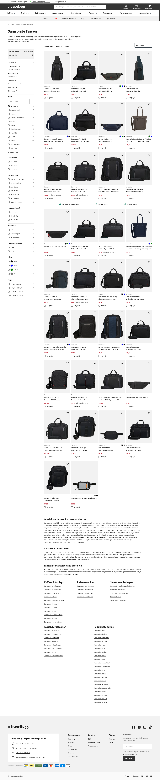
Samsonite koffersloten (85, 590)
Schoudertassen (14, 84)
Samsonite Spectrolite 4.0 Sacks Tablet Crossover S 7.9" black (55, 348)
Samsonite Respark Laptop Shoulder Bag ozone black (108, 298)
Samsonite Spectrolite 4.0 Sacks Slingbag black (52, 90)
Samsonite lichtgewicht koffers (54, 600)
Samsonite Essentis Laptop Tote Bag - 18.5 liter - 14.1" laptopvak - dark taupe (138, 140)
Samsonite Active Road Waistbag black (106, 449)
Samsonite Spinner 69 (51, 608)
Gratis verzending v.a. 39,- (41, 2)
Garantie (71, 753)
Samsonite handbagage (52, 586)
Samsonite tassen (50, 652)
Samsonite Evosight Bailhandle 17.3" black (133, 348)
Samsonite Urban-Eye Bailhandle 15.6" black (133, 449)
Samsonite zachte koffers (52, 622)
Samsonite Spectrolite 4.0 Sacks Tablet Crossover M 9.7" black (109, 190)
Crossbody (12, 77)
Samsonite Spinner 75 (51, 611)
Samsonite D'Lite (99, 648)
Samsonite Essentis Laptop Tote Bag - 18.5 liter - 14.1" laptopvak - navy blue (139, 247)
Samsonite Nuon (99, 670)
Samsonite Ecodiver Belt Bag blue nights (105, 140)
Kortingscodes (73, 756)
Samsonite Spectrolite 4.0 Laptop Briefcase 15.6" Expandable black (110, 398)
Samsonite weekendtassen (53, 656)
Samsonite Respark (100, 677)
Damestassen (14, 66)
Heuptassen (13, 80)
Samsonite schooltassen (52, 645)
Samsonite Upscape (101, 695)
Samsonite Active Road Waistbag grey (84, 498)
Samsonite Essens (100, 656)
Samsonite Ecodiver (100, 652)
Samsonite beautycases (85, 586)
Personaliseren (93, 746)
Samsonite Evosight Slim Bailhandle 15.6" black (79, 247)
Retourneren (72, 749)
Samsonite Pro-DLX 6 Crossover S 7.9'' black (78, 348)
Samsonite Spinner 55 (51, 604)
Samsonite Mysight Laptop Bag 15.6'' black (106, 247)
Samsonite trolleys (50, 618)
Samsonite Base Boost (101, 638)
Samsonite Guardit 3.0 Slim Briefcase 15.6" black (79, 298)
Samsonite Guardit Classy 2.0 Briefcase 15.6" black (53, 190)
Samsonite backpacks (51, 631)
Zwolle (111, 742)
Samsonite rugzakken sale (119, 593)
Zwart (124, 86)
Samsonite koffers (50, 597)
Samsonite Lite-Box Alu (102, 666)
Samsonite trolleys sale (118, 600)
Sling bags (12, 91)
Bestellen (71, 742)
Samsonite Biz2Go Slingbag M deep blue (133, 90)
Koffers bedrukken (94, 742)
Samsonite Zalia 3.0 (100, 702)
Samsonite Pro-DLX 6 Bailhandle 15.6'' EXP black (135, 298)
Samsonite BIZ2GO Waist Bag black (138, 397)
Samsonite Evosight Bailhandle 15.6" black (78, 90)
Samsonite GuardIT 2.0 (102, 663)
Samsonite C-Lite (99, 645)
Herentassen (13, 70)
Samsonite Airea (99, 631)
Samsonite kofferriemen (85, 593)
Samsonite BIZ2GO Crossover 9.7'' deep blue (52, 298)
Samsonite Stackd (100, 692)
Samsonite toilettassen (85, 597)
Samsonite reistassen (51, 638)
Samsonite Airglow (100, 634)
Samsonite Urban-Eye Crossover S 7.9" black (51, 499)
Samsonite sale (115, 597)
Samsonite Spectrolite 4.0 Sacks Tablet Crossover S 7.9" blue (109, 348)
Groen (122, 136)
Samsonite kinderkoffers (52, 593)
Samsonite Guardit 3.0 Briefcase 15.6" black (78, 398)
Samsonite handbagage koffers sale (122, 586)
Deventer (112, 739)
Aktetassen (12, 73)
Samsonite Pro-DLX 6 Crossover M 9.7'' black (52, 398)
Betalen (70, 746)
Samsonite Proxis (100, 674)
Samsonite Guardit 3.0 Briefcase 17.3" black (78, 190)
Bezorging (71, 739)
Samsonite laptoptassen (52, 634)
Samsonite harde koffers (52, 590)
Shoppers (12, 87)
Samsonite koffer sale (117, 590)
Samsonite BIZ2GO (100, 641)
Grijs (124, 445)
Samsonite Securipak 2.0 (102, 684)
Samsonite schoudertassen (53, 648)
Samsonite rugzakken (51, 641)
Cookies (136, 776)
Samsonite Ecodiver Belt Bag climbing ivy (106, 90)
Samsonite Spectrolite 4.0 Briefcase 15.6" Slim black (134, 190)
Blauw (122, 86)
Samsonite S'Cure (100, 681)
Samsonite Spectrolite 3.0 (102, 688)
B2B (89, 739)
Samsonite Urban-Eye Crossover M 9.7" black (79, 449)
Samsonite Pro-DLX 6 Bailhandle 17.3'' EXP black (80, 140)
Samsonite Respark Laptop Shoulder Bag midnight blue (53, 140)
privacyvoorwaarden (130, 754)
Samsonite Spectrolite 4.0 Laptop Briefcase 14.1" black (53, 449)
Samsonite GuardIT (100, 659)
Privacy (127, 776)
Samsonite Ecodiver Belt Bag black (56, 246)
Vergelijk (49, 98)
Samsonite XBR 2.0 (100, 699)
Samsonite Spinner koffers (53, 615)
